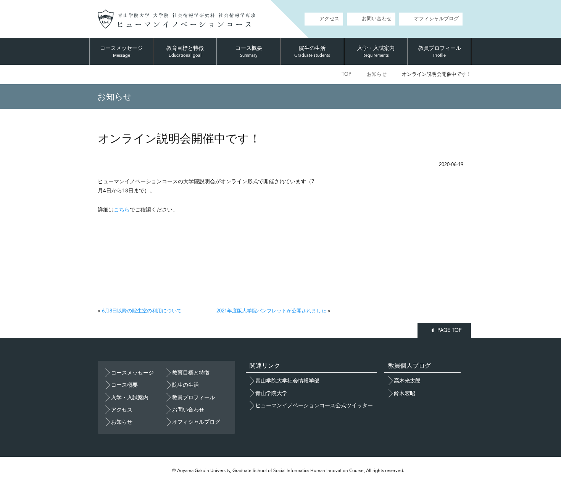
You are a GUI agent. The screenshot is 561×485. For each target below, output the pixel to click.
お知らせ (377, 74)
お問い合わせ (377, 18)
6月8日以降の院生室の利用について (142, 311)
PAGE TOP (449, 330)
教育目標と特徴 (185, 51)
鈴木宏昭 (404, 393)
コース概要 (248, 51)
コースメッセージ (121, 51)
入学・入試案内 (376, 51)
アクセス (329, 18)
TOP (346, 74)
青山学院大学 (271, 393)
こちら (122, 209)
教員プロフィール (439, 51)
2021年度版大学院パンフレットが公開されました (271, 311)
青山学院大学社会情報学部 (287, 381)
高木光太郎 (407, 381)
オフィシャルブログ (436, 18)
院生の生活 (312, 51)
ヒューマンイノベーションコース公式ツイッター (314, 405)
